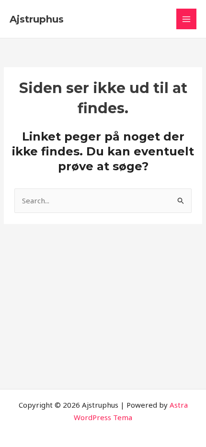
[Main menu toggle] (186, 19)
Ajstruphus (37, 19)
